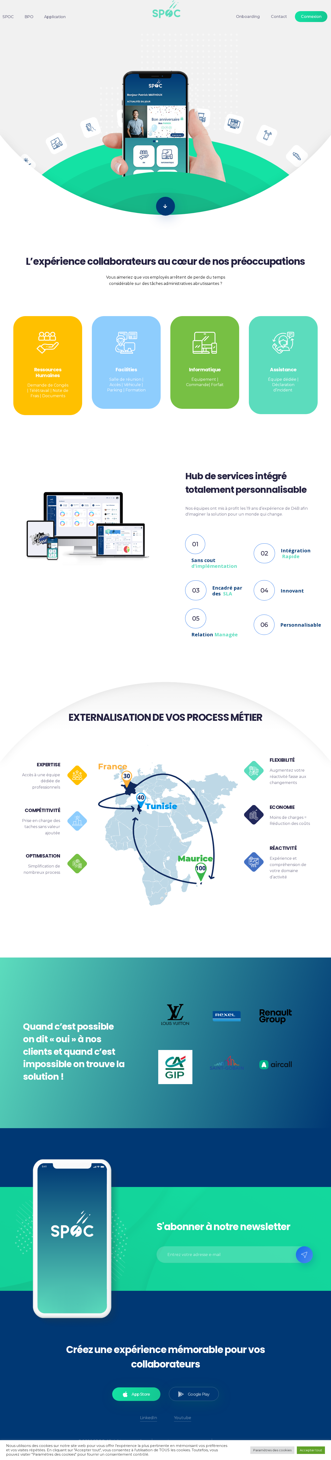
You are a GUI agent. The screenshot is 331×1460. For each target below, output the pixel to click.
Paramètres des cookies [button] (272, 1450)
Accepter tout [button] (311, 1450)
